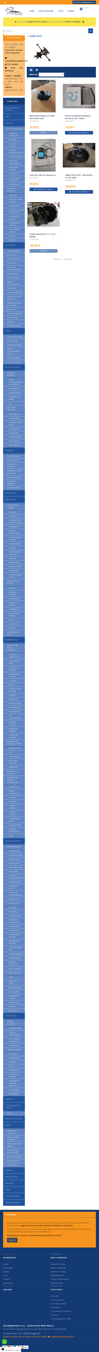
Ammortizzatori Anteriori (14, 297)
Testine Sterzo (13, 358)
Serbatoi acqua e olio (16, 576)
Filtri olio (13, 699)
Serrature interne (13, 729)
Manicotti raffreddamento (16, 876)
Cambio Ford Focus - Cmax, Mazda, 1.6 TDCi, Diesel (79, 176)
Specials (6, 1264)
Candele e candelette (14, 134)
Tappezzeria (14, 599)
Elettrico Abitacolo (11, 189)
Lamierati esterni (13, 813)
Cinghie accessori (13, 963)
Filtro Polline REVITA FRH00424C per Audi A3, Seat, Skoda (77, 117)
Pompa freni (14, 418)
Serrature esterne (13, 736)
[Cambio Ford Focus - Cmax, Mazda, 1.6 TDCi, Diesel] (79, 155)
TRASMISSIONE (10, 1016)
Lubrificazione (13, 973)
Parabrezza (14, 527)
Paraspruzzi (14, 562)
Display (12, 236)
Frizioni (12, 695)
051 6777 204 (24, 1336)
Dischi (11, 684)
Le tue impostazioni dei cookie (61, 1319)
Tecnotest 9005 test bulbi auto (43, 175)
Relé (11, 752)
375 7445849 (12, 64)
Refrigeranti (14, 851)
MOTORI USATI (10, 493)
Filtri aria (13, 912)
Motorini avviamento (14, 162)
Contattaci (6, 1272)
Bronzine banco (13, 982)
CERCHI (8, 1125)
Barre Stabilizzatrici (13, 283)
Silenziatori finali (14, 662)
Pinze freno (14, 445)
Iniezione (13, 908)
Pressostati (14, 863)
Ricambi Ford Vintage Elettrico (14, 742)
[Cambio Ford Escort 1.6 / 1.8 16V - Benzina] (43, 214)
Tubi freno (13, 433)
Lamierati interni (13, 807)
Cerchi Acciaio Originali (13, 1138)
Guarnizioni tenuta (14, 997)
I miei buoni (55, 1315)
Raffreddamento (14, 846)
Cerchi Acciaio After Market (13, 1151)
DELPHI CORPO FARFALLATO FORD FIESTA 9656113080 (42, 117)
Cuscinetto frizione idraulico (14, 1083)
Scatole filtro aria (15, 948)
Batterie (12, 140)
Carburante (9, 1183)
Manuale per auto (11, 1177)
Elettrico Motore (15, 129)
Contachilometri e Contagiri (16, 211)
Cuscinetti (13, 1054)
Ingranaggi (14, 1058)
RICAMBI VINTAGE (11, 640)
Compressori (15, 882)
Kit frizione (14, 1094)
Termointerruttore (17, 157)
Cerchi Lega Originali (12, 1132)
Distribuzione (15, 958)
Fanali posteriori (13, 792)
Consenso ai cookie (10, 1350)
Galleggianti (14, 756)
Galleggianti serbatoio (14, 179)
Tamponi (12, 797)
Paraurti (12, 512)
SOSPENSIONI (10, 245)
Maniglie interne (12, 593)
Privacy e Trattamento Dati (60, 1279)
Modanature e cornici (15, 538)
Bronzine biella (16, 988)
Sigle (11, 835)
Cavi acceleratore (15, 716)
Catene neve (12, 460)
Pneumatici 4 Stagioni (12, 465)
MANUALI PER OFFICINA (13, 1119)
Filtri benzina (14, 707)
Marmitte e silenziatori (14, 921)
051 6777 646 (11, 1336)
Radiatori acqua (13, 887)
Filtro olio (14, 1045)
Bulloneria (12, 255)
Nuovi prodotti (8, 1268)
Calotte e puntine (13, 145)
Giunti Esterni (13, 278)
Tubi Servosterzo (15, 345)
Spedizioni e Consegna (58, 1272)
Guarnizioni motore (14, 675)
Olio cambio (14, 1090)
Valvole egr (14, 930)
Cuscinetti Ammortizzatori (14, 268)
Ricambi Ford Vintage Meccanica (12, 647)
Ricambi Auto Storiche (12, 772)
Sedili (11, 620)
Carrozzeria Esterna (12, 506)
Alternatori (14, 184)
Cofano (12, 548)
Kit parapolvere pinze (16, 423)
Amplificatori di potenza (16, 200)
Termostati (14, 899)
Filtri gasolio (15, 703)
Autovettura (9, 1170)
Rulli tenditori (15, 968)
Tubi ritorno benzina (14, 935)
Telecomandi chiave (14, 230)
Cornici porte (15, 825)
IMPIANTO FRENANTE (12, 367)
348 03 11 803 (40, 1336)
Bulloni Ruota (13, 1161)
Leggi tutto (12, 1240)
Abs (10, 403)
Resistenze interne (13, 217)
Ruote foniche (15, 393)
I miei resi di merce (57, 1300)
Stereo (12, 240)
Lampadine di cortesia (14, 224)
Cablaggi (13, 195)
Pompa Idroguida (14, 337)
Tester (10, 1113)
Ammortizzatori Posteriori (14, 304)
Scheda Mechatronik (14, 1033)
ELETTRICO (9, 123)
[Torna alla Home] (3, 31)
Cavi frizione (14, 711)
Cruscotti (13, 624)
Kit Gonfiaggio (13, 456)
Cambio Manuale (14, 1049)
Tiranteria (11, 288)
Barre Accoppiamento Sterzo (14, 351)
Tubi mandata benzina (14, 942)
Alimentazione (13, 903)
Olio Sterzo (12, 341)
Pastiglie (13, 680)
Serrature (13, 767)
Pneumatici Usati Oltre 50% (14, 472)
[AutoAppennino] (15, 11)
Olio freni (13, 414)
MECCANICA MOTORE (13, 841)
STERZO (8, 331)
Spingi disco (14, 1070)
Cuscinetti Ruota (14, 259)
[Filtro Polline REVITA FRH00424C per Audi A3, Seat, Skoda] (79, 96)
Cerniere (12, 801)
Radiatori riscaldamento (15, 893)
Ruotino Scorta (14, 1157)
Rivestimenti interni (14, 614)
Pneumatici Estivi (14, 477)
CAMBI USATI (9, 1099)
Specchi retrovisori (14, 532)
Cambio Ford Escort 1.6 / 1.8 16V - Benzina (43, 235)
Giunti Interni (13, 274)
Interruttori (14, 206)
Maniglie (12, 558)
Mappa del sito (8, 1283)
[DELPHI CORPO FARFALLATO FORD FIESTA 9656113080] (43, 96)
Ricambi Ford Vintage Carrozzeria (12, 780)
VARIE (7, 117)
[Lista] (37, 70)
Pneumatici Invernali (11, 482)
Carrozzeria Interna (12, 582)
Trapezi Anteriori (14, 313)
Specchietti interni (14, 604)
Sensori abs (14, 388)
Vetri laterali (15, 544)
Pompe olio (14, 1002)
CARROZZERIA (10, 499)
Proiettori (13, 787)
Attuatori (13, 174)
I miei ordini (55, 1296)
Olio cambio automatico (14, 1040)
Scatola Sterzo (14, 362)
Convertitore (15, 1028)
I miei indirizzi (55, 1307)
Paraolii (12, 1006)
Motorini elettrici (13, 762)
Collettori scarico (14, 668)
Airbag (7, 1190)
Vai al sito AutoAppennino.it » (84, 2)
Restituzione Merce (57, 1275)
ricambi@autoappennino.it (62, 1336)
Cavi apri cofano (12, 723)
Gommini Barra (13, 251)
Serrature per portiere (15, 553)
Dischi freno (14, 441)
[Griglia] (31, 70)
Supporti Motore (14, 292)
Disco (11, 1066)
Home (5, 1275)
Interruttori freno (14, 398)
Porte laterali (15, 566)
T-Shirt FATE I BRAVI (12, 1196)
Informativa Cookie (57, 1283)
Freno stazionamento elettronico (16, 382)
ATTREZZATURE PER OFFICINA (12, 1106)
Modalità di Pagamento (58, 1268)
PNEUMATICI (9, 450)
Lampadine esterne (13, 168)
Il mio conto (57, 1289)
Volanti (12, 628)
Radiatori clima (15, 855)
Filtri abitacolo (16, 867)
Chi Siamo (6, 1279)
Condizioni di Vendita (58, 1264)
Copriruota (12, 1165)
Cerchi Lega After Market (14, 1145)
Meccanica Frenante (11, 408)
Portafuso (12, 263)
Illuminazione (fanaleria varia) (16, 521)
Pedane (12, 588)
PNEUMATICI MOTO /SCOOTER (12, 109)
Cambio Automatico (12, 1022)
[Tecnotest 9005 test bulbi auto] (43, 155)
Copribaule (14, 609)
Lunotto (13, 516)
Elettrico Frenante (11, 374)
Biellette (11, 309)
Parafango (14, 570)
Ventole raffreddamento (16, 151)
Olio (11, 977)
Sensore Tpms (13, 488)
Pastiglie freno (15, 437)
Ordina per (33, 74)
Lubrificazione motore (15, 690)
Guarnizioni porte (14, 819)
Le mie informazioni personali (61, 1311)
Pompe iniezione (16, 954)
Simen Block (12, 317)
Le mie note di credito (58, 1304)
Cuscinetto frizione (14, 1075)
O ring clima (14, 859)
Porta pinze (14, 429)
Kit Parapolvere (14, 326)
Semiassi (10, 321)
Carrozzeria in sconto (13, 633)
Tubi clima (13, 871)
